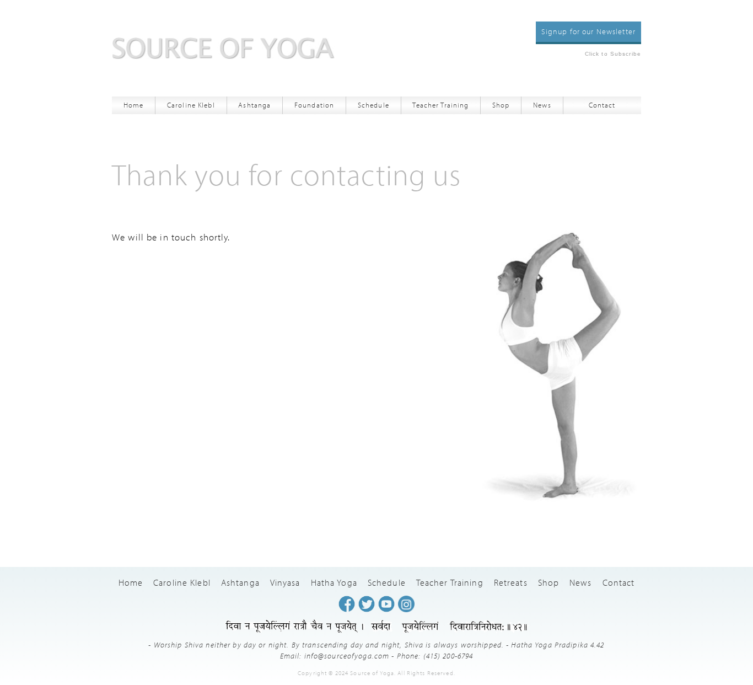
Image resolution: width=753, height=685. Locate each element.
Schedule (373, 104)
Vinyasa (285, 582)
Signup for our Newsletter (588, 31)
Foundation (314, 104)
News (542, 104)
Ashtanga (254, 104)
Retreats (511, 582)
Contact (602, 104)
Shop (501, 104)
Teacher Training (440, 104)
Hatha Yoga (334, 582)
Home (133, 104)
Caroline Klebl (191, 104)
